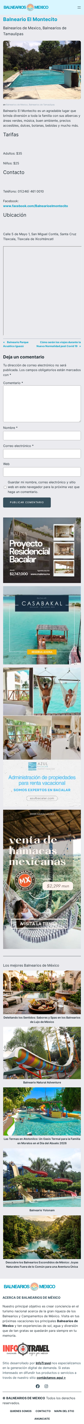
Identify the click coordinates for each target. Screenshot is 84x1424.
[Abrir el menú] (79, 7)
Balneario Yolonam (42, 1210)
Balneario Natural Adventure (42, 1082)
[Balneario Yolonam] (42, 1178)
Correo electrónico (18, 446)
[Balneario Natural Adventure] (42, 1053)
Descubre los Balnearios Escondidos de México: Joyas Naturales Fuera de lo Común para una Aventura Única (42, 1264)
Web (6, 464)
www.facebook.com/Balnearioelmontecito (35, 206)
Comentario (13, 383)
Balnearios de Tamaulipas (42, 104)
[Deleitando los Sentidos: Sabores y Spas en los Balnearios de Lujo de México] (42, 993)
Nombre (10, 428)
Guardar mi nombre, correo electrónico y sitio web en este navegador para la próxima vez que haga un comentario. (44, 487)
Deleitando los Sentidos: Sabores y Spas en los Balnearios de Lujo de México (42, 1019)
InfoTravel (43, 1363)
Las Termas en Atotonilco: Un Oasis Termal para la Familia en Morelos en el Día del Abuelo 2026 (42, 1141)
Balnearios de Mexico (22, 28)
